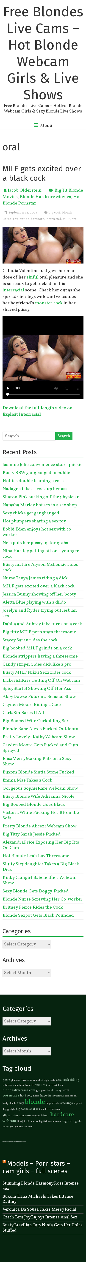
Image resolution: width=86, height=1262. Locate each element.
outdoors (7, 1085)
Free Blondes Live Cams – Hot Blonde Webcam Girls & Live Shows (43, 53)
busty (20, 1103)
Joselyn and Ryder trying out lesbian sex (40, 613)
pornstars (11, 1095)
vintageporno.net (6, 1141)
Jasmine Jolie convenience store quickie (43, 465)
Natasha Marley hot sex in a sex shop (40, 505)
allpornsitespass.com (17, 1116)
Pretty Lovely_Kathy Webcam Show (39, 737)
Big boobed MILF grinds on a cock (37, 648)
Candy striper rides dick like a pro (37, 664)
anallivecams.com (51, 1109)
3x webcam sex (12, 1141)
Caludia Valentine (16, 219)
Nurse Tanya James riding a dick (35, 578)
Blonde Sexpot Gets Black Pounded (38, 915)
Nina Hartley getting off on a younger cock (41, 554)
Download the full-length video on (37, 411)
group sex (41, 1090)
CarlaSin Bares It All (23, 713)
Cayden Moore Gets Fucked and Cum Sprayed (40, 748)
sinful (33, 277)
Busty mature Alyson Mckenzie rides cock (40, 567)
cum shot (38, 1080)
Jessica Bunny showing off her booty (39, 594)
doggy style (9, 1109)
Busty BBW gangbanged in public (36, 473)
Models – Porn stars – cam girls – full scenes (36, 1167)
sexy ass (8, 1127)
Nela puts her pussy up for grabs (35, 543)
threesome (26, 1080)
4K (28, 1121)
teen (46, 1116)
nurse (36, 1096)
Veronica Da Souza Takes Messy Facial (39, 1209)
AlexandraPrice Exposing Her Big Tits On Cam (41, 845)
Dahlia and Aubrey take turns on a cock (42, 624)
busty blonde (9, 1103)
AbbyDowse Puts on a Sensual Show (39, 696)
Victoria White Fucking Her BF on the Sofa (41, 815)
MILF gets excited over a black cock (42, 173)
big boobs (22, 1109)
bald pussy (54, 1090)
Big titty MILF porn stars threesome (39, 632)
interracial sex (55, 1085)
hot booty (26, 1096)
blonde (67, 212)
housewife (37, 1115)
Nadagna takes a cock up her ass (35, 489)
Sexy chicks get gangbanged (31, 513)
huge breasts (52, 1103)
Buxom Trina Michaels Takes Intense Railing (38, 1199)
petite (6, 1080)
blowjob (21, 1121)
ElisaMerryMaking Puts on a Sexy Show (37, 761)
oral (75, 219)
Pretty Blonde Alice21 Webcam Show (39, 826)
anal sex (34, 1109)
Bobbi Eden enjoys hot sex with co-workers (38, 532)
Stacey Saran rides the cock (30, 640)
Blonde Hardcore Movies (45, 197)
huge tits (45, 1096)
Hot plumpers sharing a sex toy (34, 521)
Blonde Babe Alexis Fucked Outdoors (40, 729)
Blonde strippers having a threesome (40, 656)
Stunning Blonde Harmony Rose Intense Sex (41, 1186)
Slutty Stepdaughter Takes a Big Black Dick (41, 867)
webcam (9, 1121)
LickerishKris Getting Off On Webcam (41, 680)
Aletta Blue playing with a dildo (34, 602)
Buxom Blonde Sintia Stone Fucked (38, 772)
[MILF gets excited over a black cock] (43, 230)
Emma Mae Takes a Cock (27, 780)
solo (59, 1080)
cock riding (71, 1080)
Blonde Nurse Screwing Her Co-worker (43, 899)
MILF (66, 219)
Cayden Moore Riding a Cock (32, 705)
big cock (55, 212)
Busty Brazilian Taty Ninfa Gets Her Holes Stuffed (43, 1227)
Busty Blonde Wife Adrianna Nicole (39, 796)
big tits (77, 1121)
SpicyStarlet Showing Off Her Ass (37, 688)
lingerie (67, 1121)
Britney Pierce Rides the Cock (33, 907)
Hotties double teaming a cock (33, 481)
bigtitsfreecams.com (50, 1121)
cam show (18, 1085)
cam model (71, 1096)
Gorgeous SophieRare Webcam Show (40, 788)
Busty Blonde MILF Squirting (20, 1141)
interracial (53, 219)
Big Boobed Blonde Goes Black (34, 804)
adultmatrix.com (23, 1127)
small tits (41, 1085)
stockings (66, 1103)
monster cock (49, 303)
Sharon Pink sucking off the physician (41, 497)
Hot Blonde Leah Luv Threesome (36, 856)
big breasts (49, 1080)
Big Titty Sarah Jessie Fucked (32, 834)
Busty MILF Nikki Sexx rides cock (37, 672)
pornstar (58, 1096)
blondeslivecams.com (19, 1090)
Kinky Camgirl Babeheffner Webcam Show (40, 880)
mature (34, 1121)
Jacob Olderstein (25, 190)
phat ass (15, 1080)
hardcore (37, 219)
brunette (29, 1085)
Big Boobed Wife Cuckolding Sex (36, 721)
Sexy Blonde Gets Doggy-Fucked (36, 891)
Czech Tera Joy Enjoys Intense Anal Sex (40, 1217)
